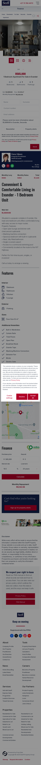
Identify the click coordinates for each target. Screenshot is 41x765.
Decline (22, 397)
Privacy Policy (15, 380)
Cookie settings (9, 397)
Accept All (33, 397)
